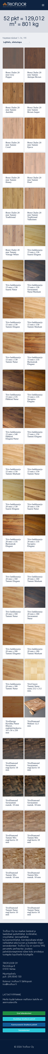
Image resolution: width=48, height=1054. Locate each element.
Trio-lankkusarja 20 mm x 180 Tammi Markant (34, 651)
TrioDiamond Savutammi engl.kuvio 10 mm (33, 766)
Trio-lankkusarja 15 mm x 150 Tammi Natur (34, 471)
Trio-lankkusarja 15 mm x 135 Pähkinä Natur (13, 396)
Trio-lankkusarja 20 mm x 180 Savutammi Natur (34, 615)
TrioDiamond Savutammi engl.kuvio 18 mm (12, 766)
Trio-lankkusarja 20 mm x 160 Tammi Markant (34, 578)
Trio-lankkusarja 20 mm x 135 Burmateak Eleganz (13, 542)
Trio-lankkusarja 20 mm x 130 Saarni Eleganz (13, 506)
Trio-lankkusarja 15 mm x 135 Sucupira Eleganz (34, 398)
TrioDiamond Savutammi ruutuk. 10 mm (12, 802)
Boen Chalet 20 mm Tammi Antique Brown (34, 74)
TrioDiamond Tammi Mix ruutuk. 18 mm (34, 874)
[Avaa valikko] (43, 5)
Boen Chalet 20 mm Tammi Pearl (34, 179)
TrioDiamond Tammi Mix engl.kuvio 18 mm (33, 838)
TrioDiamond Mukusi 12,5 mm (33, 723)
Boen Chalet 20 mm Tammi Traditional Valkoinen (34, 216)
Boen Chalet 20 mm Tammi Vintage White (13, 252)
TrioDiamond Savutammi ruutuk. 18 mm (34, 802)
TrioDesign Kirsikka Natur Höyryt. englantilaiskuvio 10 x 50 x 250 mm (13, 727)
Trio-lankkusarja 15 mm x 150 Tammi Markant (13, 471)
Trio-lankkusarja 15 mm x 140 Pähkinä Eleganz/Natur (13, 435)
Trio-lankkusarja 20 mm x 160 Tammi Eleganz (13, 578)
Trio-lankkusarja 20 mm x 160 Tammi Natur (13, 613)
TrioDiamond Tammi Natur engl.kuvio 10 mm (12, 911)
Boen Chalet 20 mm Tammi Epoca (34, 144)
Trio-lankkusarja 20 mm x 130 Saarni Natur (34, 506)
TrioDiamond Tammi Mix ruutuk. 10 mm (12, 874)
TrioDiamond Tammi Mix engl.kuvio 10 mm (12, 838)
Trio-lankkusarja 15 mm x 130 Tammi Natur (13, 359)
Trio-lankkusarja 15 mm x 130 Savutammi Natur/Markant (34, 288)
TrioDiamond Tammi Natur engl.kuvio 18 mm (33, 911)
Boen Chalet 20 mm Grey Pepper (13, 74)
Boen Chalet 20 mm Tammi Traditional (13, 214)
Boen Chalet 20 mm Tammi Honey (13, 179)
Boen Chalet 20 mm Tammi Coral (13, 144)
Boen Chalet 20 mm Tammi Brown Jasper (34, 109)
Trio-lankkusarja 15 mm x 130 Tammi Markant (34, 324)
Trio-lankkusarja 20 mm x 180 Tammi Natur (13, 686)
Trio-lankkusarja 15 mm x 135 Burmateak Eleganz (34, 360)
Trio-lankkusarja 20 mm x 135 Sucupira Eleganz (34, 542)
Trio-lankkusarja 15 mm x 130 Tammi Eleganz (13, 324)
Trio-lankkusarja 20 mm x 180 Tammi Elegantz (13, 651)
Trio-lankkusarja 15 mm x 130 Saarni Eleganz (34, 252)
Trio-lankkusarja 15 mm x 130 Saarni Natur (13, 287)
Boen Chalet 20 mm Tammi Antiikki (13, 109)
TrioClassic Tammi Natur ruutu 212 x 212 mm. (34, 687)
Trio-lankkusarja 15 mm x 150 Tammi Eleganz (34, 434)
